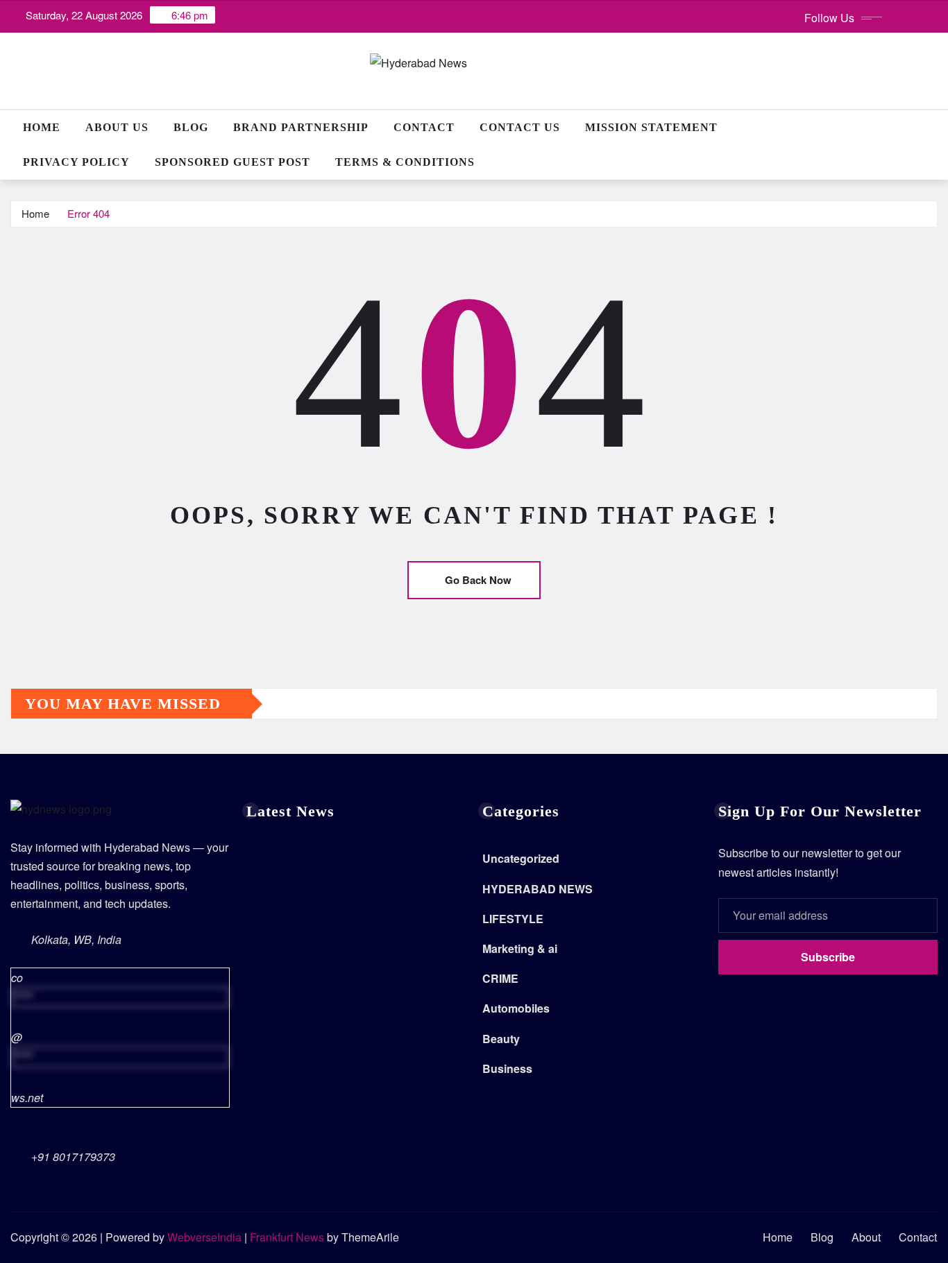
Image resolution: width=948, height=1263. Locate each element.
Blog (190, 127)
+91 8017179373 (73, 1157)
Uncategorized (520, 858)
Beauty (501, 1039)
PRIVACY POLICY (76, 162)
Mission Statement (651, 127)
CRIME (500, 978)
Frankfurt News (287, 1237)
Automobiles (516, 1008)
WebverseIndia (204, 1237)
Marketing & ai (519, 948)
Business (507, 1068)
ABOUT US (117, 127)
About (866, 1237)
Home (41, 127)
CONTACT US (520, 127)
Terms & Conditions (405, 162)
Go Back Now (478, 579)
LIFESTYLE (512, 919)
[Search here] (933, 127)
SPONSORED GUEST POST (232, 162)
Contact (424, 127)
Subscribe (828, 957)
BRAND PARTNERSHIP (301, 127)
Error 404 (88, 213)
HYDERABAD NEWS (537, 889)
